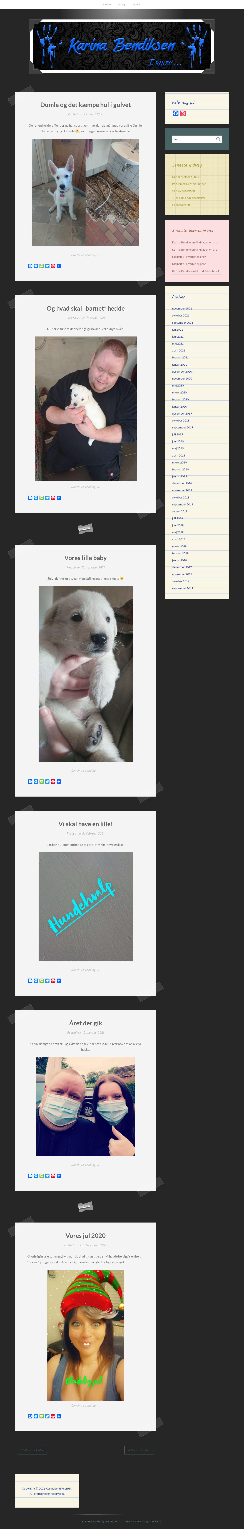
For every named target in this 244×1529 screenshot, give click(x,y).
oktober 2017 (180, 581)
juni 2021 (178, 336)
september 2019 (182, 427)
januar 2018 (179, 560)
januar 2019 (179, 476)
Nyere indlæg (138, 1450)
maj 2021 (178, 343)
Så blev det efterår (183, 190)
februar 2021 (180, 357)
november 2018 (182, 490)
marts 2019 (179, 462)
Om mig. (121, 4)
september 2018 (182, 504)
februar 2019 (180, 469)
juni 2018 (178, 525)
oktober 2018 (180, 497)
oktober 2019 (180, 420)
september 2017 (182, 588)
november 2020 (182, 378)
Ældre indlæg (32, 1450)
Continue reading (89, 255)
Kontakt (137, 4)
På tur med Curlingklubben (189, 183)
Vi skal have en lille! (85, 823)
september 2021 (182, 322)
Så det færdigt (181, 204)
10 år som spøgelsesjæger (188, 197)
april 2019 (178, 455)
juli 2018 (177, 518)
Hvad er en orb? (209, 242)
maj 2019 (178, 448)
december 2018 (182, 483)
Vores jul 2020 (86, 1235)
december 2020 (182, 371)
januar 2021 (179, 364)
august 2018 (179, 511)
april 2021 (178, 350)
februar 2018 (180, 553)
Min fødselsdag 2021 (185, 176)
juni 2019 (178, 441)
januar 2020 (179, 406)
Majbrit (177, 256)
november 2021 (182, 308)
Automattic (155, 1521)
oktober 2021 (180, 315)
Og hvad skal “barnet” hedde (86, 308)
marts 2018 (179, 546)
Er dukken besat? (209, 271)
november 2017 (182, 574)
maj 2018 (178, 532)
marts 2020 (179, 392)
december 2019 (182, 413)
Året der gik (85, 1023)
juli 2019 (177, 434)
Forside (107, 4)
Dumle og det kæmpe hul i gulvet (85, 104)
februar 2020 (180, 399)
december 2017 (182, 567)
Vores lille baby (85, 557)
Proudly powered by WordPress (100, 1521)
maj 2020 (178, 385)
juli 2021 (177, 329)
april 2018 (178, 539)
